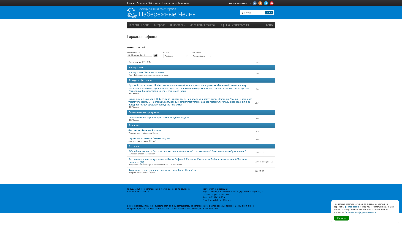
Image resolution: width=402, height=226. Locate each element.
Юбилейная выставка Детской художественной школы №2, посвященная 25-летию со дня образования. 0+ (188, 151)
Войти (270, 25)
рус (156, 3)
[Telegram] (265, 2)
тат (159, 3)
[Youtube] (271, 2)
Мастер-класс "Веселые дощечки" (146, 72)
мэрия (145, 25)
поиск (269, 12)
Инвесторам (178, 25)
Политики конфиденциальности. (361, 212)
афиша (225, 25)
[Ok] (260, 2)
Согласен (341, 218)
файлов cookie (352, 207)
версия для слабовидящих (176, 3)
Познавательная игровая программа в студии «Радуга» (158, 117)
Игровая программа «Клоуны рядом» (149, 138)
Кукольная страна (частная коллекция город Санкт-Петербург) (162, 170)
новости (133, 25)
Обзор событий (136, 47)
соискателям (240, 25)
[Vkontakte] (254, 2)
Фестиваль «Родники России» (144, 130)
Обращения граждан (203, 25)
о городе (160, 25)
